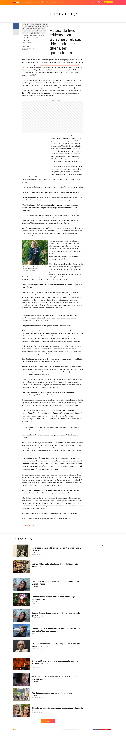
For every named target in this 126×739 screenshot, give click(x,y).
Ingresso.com (26, 2)
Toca (103, 7)
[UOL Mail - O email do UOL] (94, 2)
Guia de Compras (111, 7)
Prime (100, 7)
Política (38, 7)
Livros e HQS (63, 14)
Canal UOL (88, 7)
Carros (43, 7)
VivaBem (76, 7)
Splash (64, 7)
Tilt (80, 7)
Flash (21, 7)
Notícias (32, 7)
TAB (97, 7)
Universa (70, 7)
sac (90, 2)
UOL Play (61, 2)
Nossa (94, 7)
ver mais (47, 721)
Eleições (26, 7)
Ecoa (83, 7)
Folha (55, 7)
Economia (49, 7)
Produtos (16, 7)
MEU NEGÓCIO (41, 2)
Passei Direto (49, 2)
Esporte (59, 7)
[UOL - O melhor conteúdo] (16, 2)
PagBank (55, 2)
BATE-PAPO (34, 2)
